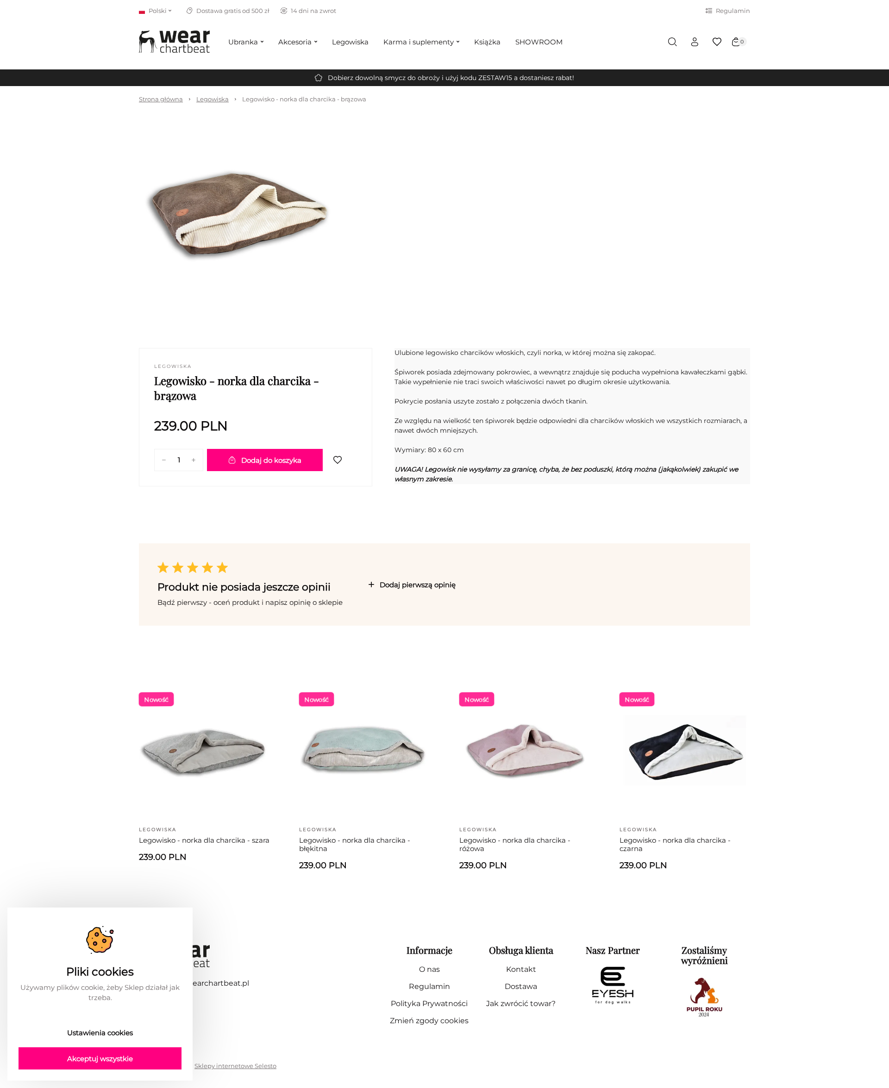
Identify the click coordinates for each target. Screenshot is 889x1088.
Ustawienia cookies (100, 1032)
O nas (429, 969)
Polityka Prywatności (429, 1003)
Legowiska (212, 99)
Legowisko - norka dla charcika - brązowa (304, 99)
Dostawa (521, 986)
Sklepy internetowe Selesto (235, 1065)
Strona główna (161, 99)
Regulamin (733, 10)
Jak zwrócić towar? (521, 1003)
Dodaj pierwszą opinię (418, 584)
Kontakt (521, 969)
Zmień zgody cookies (429, 1020)
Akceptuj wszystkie (100, 1058)
